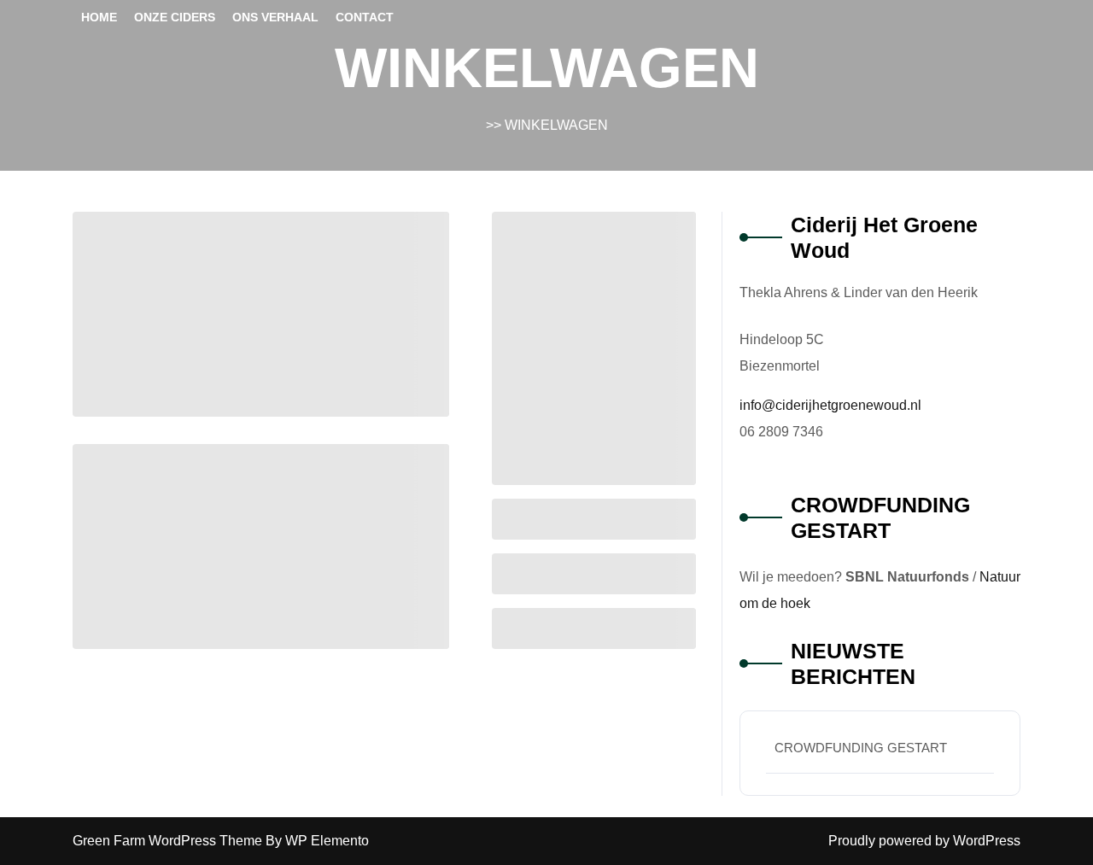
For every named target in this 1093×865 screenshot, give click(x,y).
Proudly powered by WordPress (924, 840)
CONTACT (365, 17)
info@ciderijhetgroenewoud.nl (830, 405)
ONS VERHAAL (275, 17)
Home (99, 17)
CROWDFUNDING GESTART (860, 747)
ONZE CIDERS (174, 17)
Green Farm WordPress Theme (169, 840)
